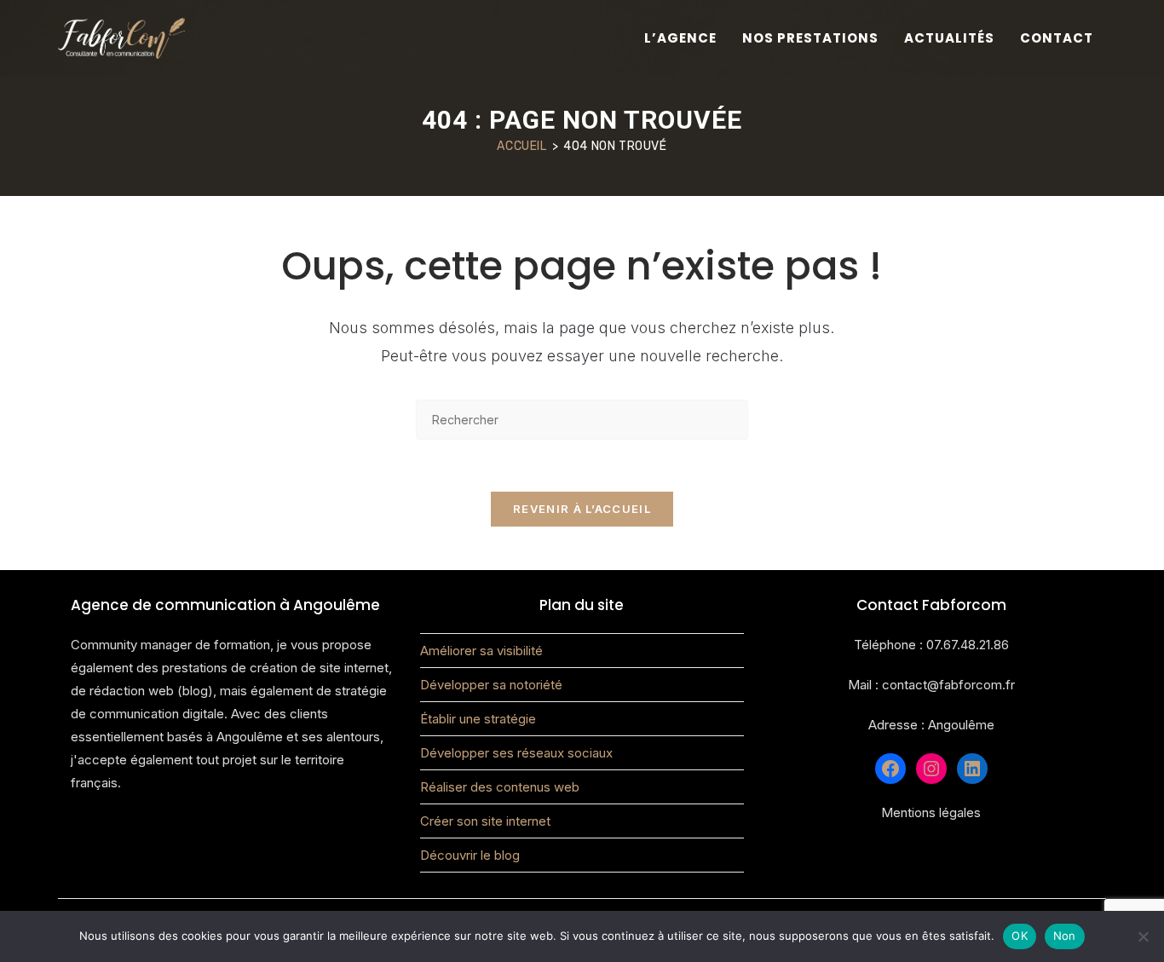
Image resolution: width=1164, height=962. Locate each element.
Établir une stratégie (478, 719)
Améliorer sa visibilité (481, 650)
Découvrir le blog (470, 855)
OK (1019, 935)
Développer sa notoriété (491, 685)
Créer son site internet (485, 821)
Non (1064, 935)
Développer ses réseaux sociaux (516, 753)
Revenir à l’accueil (582, 509)
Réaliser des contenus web (499, 787)
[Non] (1142, 936)
